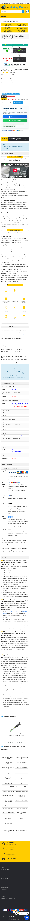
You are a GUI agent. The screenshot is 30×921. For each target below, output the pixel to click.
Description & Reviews (5, 139)
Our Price (4, 99)
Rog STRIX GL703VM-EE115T (21, 362)
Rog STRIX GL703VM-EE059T (7, 362)
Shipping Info (5, 889)
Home (2, 20)
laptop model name (16, 611)
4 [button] (10, 742)
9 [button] (19, 742)
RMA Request (5, 900)
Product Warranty (6, 869)
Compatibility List (12, 139)
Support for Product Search (8, 898)
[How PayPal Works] (13, 912)
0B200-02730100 (18, 342)
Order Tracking (5, 887)
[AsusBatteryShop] (14, 7)
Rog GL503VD (4, 354)
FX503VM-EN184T (5, 351)
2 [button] (6, 742)
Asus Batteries (9, 20)
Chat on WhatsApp (16, 120)
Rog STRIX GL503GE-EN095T (21, 354)
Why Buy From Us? (6, 871)
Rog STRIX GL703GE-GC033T (21, 359)
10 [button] (21, 742)
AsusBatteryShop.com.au (17, 916)
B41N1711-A (3, 342)
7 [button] (15, 742)
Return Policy (5, 882)
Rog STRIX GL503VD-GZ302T (7, 359)
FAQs (25, 139)
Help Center (5, 878)
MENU (5, 16)
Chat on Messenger (16, 117)
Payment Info (5, 891)
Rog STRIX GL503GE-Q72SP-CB (7, 357)
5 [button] (12, 742)
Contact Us (4, 896)
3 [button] (8, 742)
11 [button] (23, 742)
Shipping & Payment (18, 139)
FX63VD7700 (17, 351)
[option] (15, 53)
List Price (4, 96)
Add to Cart (19, 102)
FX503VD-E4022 (18, 349)
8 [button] (17, 742)
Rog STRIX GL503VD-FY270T (21, 356)
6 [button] (14, 742)
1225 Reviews (12, 72)
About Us (4, 867)
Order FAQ (4, 880)
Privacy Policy (5, 873)
